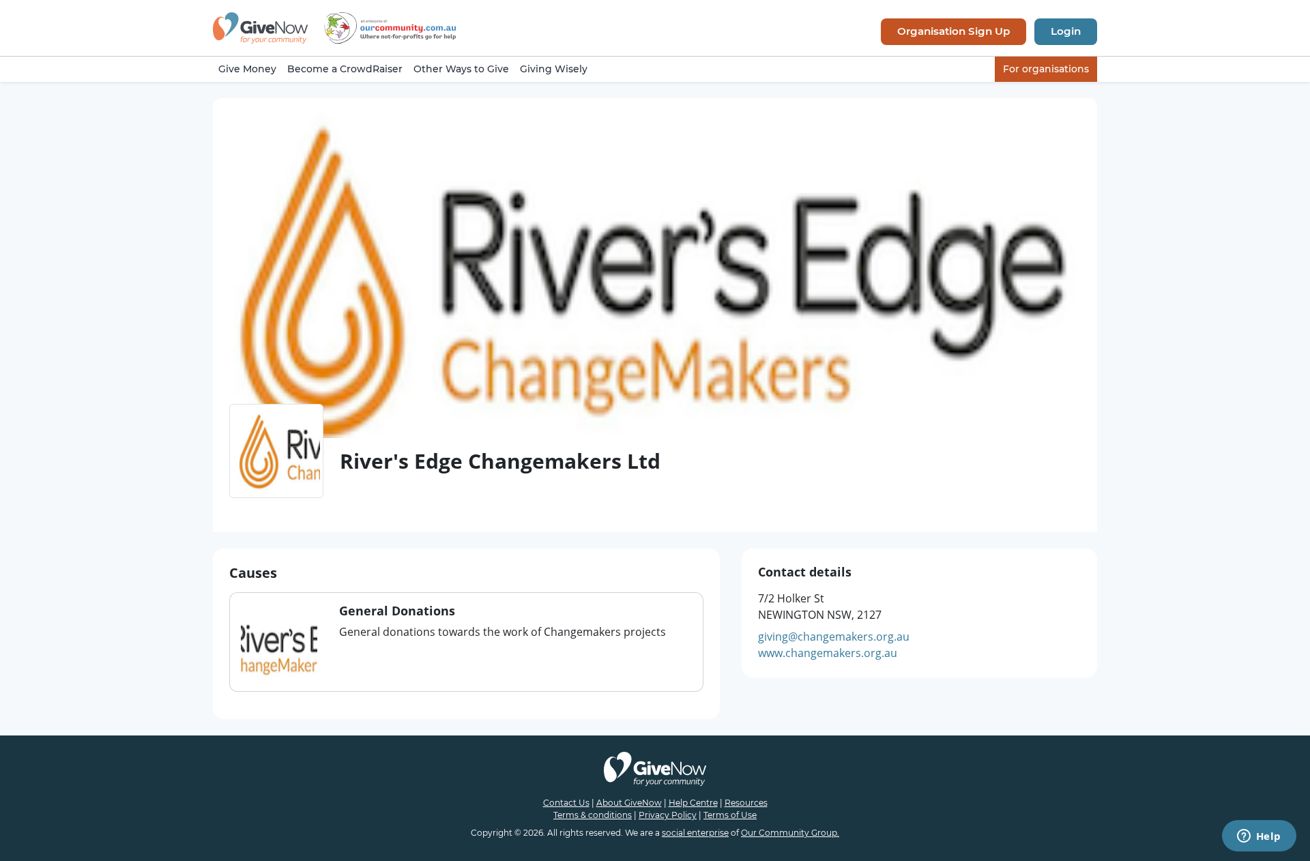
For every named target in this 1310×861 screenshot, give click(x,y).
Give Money (247, 69)
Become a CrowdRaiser (345, 69)
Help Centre (693, 803)
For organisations (1046, 69)
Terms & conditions (592, 815)
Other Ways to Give (461, 69)
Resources (746, 803)
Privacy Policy (668, 815)
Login (1066, 31)
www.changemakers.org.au (827, 652)
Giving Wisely (553, 69)
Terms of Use (730, 815)
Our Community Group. (790, 833)
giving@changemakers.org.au (833, 636)
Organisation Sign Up (953, 31)
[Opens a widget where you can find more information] (1258, 837)
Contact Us (566, 803)
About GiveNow (629, 803)
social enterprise (695, 833)
